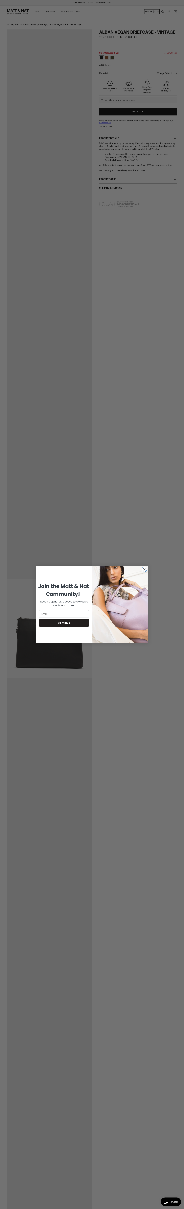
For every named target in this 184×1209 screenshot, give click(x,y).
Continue (64, 622)
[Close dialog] (144, 569)
